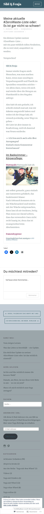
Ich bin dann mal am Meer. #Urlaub (21, 321)
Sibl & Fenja (12, 4)
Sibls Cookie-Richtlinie (10, 505)
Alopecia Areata (10, 464)
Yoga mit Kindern (10, 478)
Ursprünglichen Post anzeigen (18, 238)
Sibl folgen (10, 436)
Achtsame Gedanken (14, 32)
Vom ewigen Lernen (12, 343)
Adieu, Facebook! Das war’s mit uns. (23, 313)
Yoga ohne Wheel (10, 487)
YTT (5, 497)
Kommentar (33, 295)
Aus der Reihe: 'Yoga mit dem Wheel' (19, 468)
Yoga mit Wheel (10, 483)
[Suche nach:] (22, 404)
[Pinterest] (8, 446)
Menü (37, 4)
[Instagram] (4, 446)
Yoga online (8, 492)
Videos (6, 473)
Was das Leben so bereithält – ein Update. (21, 348)
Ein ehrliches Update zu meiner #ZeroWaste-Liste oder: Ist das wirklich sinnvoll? (20, 355)
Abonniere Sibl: (12, 413)
